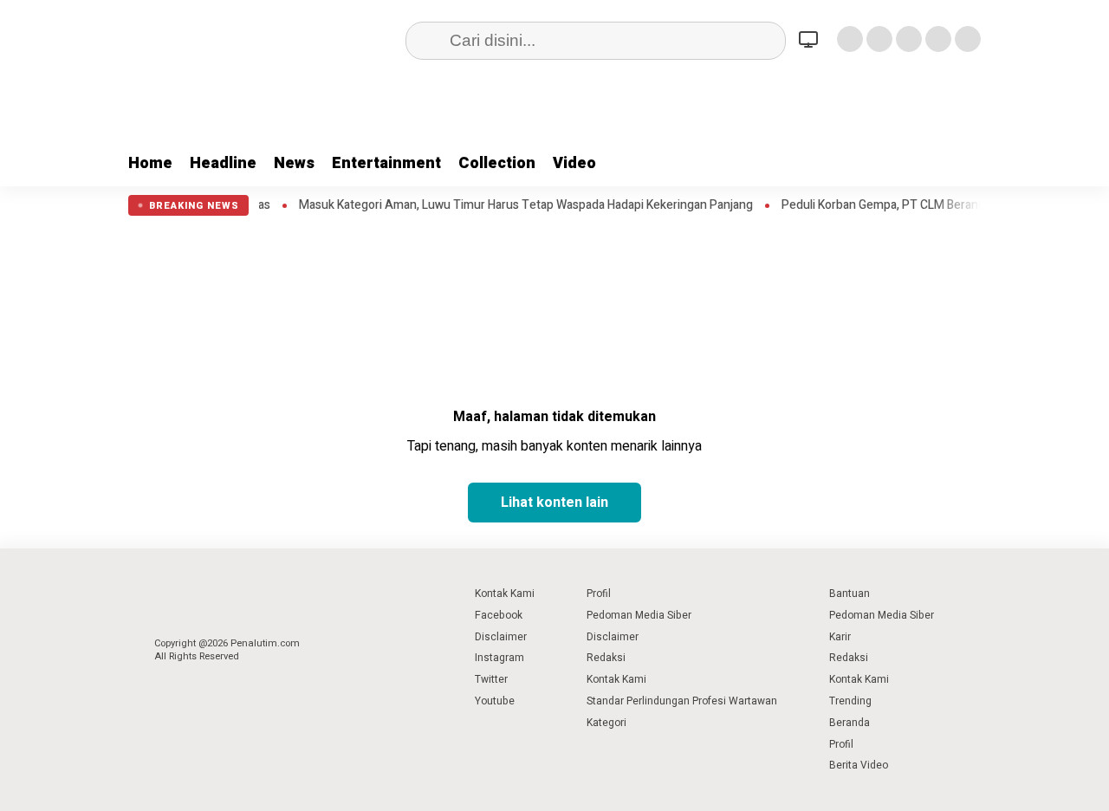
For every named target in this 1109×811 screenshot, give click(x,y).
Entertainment (386, 163)
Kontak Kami (505, 593)
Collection (496, 163)
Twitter (491, 679)
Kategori (606, 722)
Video (574, 163)
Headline (223, 163)
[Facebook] (850, 39)
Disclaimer (501, 637)
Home (150, 163)
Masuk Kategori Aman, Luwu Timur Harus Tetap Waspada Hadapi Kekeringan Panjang (509, 205)
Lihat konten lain (554, 502)
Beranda (849, 722)
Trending (850, 701)
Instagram (499, 657)
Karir (840, 637)
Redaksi (606, 657)
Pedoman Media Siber (639, 615)
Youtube (495, 701)
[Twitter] (879, 39)
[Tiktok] (968, 39)
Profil (599, 593)
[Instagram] (909, 39)
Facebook (498, 615)
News (294, 163)
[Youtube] (938, 39)
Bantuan (849, 593)
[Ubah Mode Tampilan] (811, 39)
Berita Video (858, 765)
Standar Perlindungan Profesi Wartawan (682, 701)
